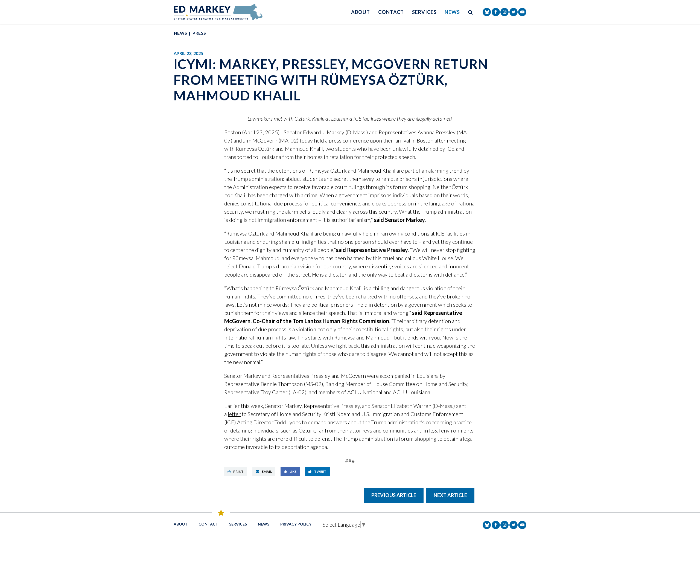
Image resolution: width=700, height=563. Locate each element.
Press (199, 33)
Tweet (320, 471)
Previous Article (393, 495)
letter (234, 414)
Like (293, 471)
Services (424, 12)
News (452, 12)
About (360, 12)
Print (238, 471)
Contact (391, 12)
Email (267, 471)
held (319, 140)
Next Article (450, 495)
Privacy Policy (295, 524)
